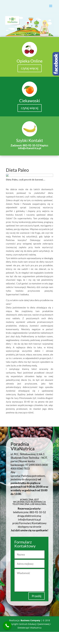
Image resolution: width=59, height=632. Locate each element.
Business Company (30, 620)
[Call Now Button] (7, 625)
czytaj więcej (29, 68)
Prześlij (36, 596)
